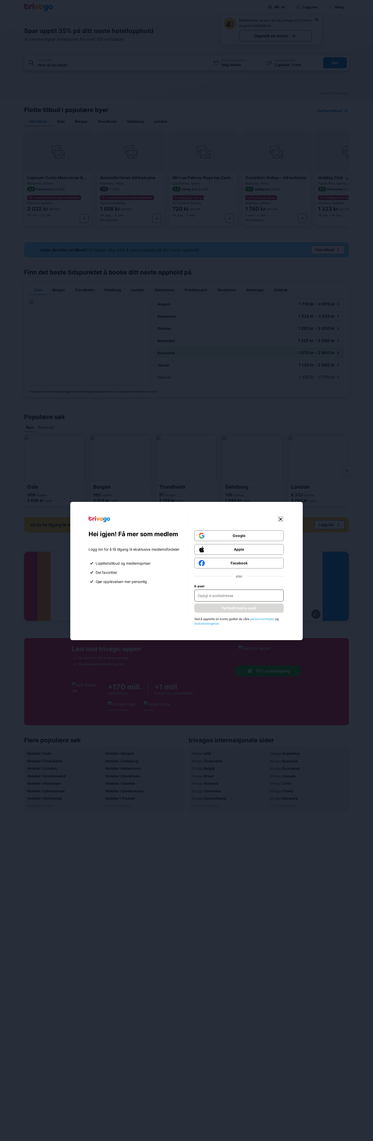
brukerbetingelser (206, 623)
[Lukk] (281, 519)
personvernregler (262, 619)
